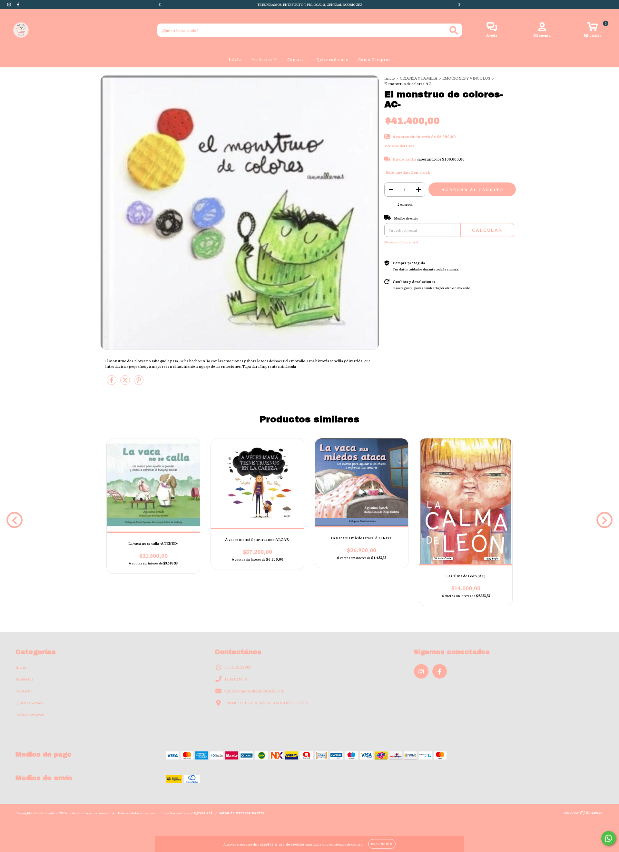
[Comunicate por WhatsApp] (608, 838)
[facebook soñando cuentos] (18, 4)
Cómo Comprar (374, 59)
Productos (262, 59)
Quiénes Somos (332, 59)
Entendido (382, 844)
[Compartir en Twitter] (125, 382)
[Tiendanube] (583, 813)
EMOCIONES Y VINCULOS (466, 78)
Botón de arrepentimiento (241, 812)
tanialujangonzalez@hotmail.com (254, 690)
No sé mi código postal (401, 242)
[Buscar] (453, 30)
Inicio (235, 59)
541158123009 (237, 667)
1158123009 (235, 678)
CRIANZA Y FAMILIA (418, 78)
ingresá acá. (202, 812)
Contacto (296, 59)
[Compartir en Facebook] (112, 382)
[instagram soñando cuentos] (9, 4)
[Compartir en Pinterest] (138, 382)
